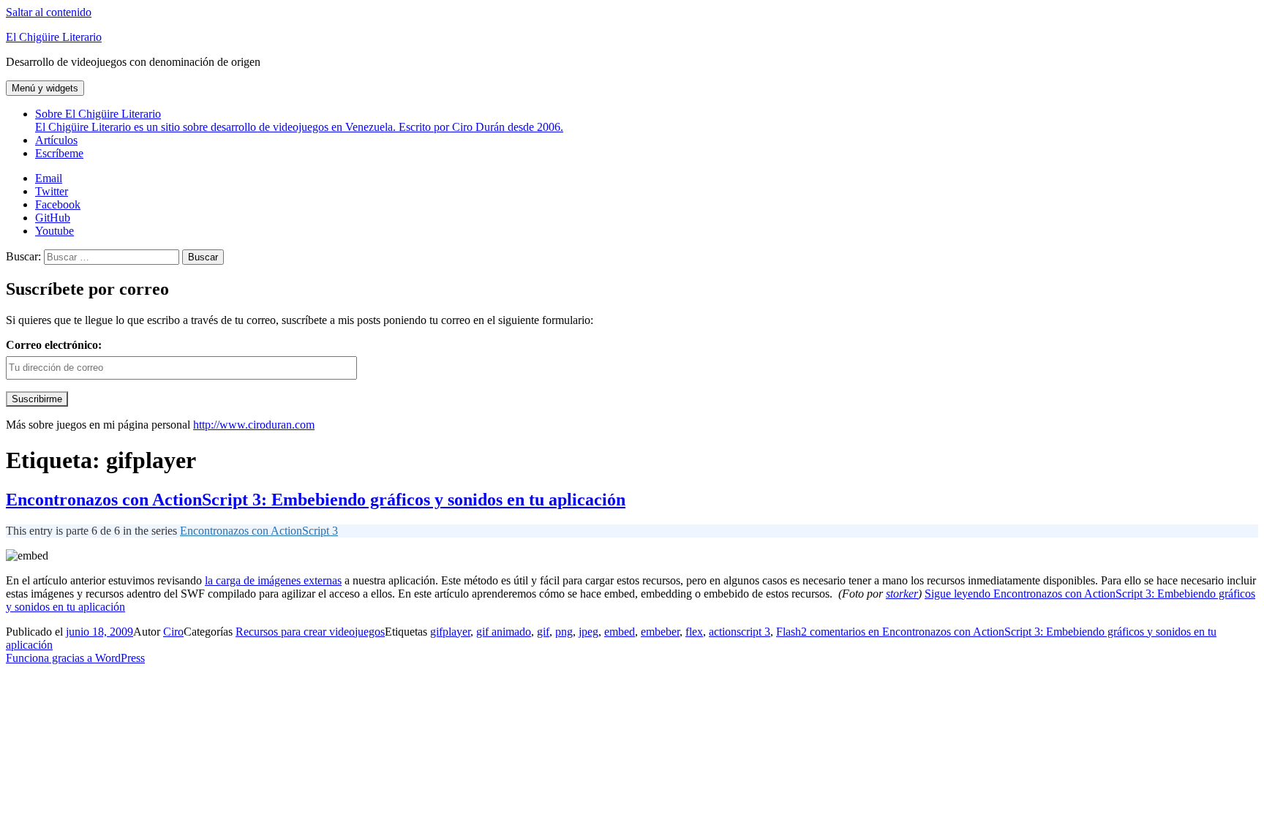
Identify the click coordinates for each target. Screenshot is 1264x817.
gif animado (503, 631)
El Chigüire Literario (54, 37)
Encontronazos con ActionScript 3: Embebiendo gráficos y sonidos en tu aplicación (315, 499)
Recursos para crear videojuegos (310, 631)
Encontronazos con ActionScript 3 (259, 530)
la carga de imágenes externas (273, 580)
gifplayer (450, 631)
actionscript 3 (739, 631)
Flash (788, 631)
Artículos (56, 140)
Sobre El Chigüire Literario (299, 120)
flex (694, 631)
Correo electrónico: (54, 345)
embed (619, 631)
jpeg (588, 631)
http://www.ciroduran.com (254, 424)
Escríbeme (59, 153)
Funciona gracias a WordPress (75, 658)
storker (902, 593)
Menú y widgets (45, 88)
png (564, 631)
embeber (660, 631)
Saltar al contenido (48, 12)
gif (543, 631)
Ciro (173, 631)
